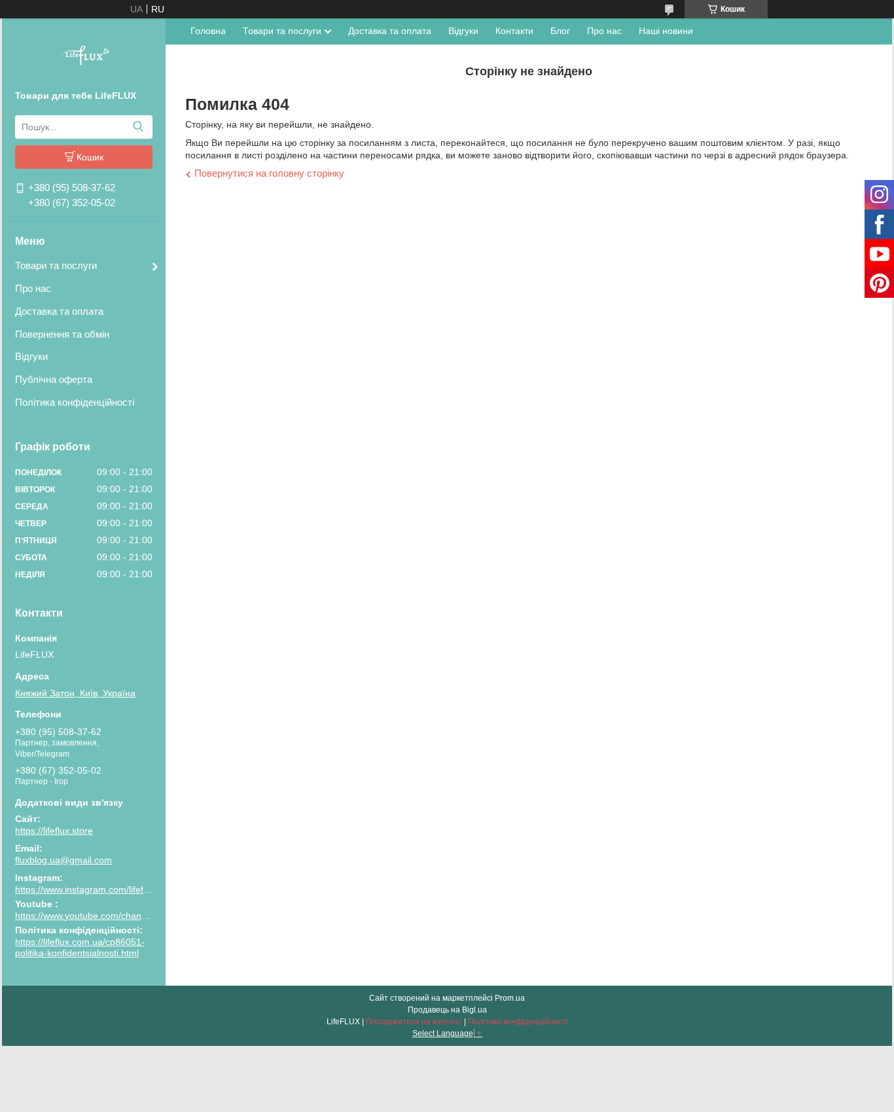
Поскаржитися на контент (414, 1021)
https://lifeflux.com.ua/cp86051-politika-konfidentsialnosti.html (80, 948)
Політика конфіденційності (74, 402)
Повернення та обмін (62, 334)
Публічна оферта (53, 379)
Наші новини (666, 31)
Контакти (514, 31)
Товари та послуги (56, 265)
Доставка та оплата (59, 311)
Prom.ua (510, 998)
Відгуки (31, 356)
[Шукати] (137, 127)
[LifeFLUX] (84, 57)
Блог (560, 31)
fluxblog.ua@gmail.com (63, 860)
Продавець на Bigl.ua (447, 1009)
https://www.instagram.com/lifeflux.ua (91, 889)
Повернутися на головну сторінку (269, 173)
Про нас (33, 288)
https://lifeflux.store (54, 830)
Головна (208, 31)
